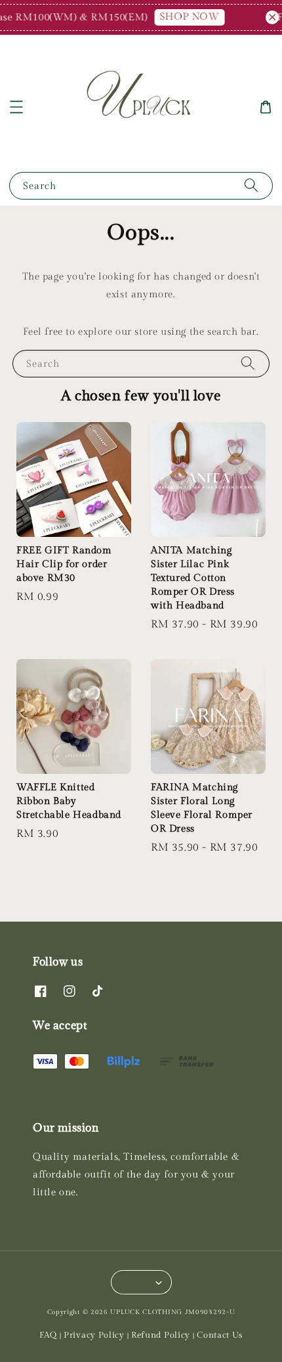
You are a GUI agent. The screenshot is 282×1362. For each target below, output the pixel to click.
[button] (16, 107)
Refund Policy (160, 1335)
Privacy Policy (94, 1335)
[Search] (251, 185)
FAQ (48, 1335)
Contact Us (220, 1335)
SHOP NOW (185, 16)
